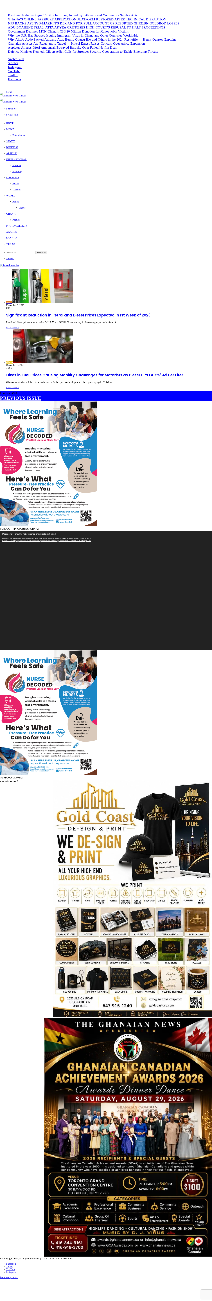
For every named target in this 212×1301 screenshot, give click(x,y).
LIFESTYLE (12, 177)
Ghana (11, 213)
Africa (15, 201)
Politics (16, 219)
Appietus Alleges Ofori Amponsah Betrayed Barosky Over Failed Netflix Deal (62, 47)
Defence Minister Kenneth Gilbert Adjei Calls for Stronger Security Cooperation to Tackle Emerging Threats (83, 51)
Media (10, 129)
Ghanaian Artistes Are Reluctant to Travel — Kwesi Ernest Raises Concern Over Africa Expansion (76, 43)
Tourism (16, 189)
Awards (11, 232)
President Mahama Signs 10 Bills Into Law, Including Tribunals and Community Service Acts (72, 15)
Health (15, 183)
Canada (11, 238)
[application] (106, 590)
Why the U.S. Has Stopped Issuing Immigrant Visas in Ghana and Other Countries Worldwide (73, 35)
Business (12, 147)
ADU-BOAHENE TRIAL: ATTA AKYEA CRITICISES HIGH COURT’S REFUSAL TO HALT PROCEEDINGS (86, 27)
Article (11, 153)
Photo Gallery (16, 225)
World (11, 195)
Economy (17, 171)
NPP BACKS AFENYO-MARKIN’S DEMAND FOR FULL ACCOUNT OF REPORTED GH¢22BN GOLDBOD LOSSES (93, 23)
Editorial (16, 165)
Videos (22, 207)
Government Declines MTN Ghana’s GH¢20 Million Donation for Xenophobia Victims (68, 31)
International (16, 159)
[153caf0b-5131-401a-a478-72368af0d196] (128, 1255)
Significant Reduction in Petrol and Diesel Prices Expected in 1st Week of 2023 (78, 315)
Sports (10, 141)
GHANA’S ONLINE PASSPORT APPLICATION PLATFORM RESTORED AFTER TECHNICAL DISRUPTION (87, 19)
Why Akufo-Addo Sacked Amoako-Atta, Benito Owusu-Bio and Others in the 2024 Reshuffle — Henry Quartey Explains (92, 39)
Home (10, 123)
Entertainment (19, 135)
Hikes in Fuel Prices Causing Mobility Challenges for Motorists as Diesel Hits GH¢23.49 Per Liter (94, 375)
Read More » (12, 327)
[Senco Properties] (9, 265)
